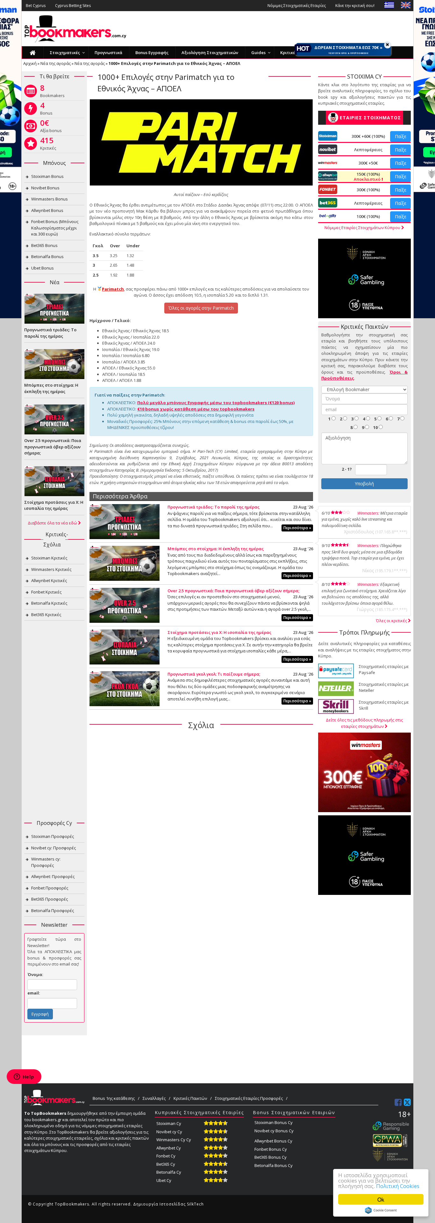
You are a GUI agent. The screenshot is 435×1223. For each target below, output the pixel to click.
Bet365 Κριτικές (46, 614)
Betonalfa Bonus (47, 256)
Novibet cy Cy (169, 1132)
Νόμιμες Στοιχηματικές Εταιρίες (296, 5)
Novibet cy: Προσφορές (53, 848)
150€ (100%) (368, 176)
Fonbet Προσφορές (49, 888)
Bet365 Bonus (44, 245)
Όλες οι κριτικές (392, 620)
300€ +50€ (368, 163)
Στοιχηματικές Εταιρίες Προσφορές (249, 1098)
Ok (380, 1199)
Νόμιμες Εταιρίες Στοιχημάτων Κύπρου (362, 227)
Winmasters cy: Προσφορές (46, 862)
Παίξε (400, 136)
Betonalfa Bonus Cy (273, 1165)
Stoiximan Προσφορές (52, 836)
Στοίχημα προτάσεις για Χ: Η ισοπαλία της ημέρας (219, 632)
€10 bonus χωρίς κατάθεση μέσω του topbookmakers (195, 409)
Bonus (46, 110)
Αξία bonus (51, 127)
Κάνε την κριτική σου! (354, 5)
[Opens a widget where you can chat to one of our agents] (23, 1077)
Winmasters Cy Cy (173, 1139)
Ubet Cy (163, 1180)
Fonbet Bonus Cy (270, 1149)
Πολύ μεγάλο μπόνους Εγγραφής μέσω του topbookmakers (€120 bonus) (216, 402)
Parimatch (113, 289)
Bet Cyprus (36, 5)
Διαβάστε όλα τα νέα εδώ (53, 523)
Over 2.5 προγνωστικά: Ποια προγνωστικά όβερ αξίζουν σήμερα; (233, 591)
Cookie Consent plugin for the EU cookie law (381, 1210)
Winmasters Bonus (49, 199)
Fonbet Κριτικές (46, 592)
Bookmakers (52, 92)
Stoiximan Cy (168, 1123)
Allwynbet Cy (168, 1148)
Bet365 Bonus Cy (270, 1157)
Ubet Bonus (42, 268)
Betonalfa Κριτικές (49, 603)
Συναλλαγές (154, 1098)
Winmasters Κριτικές (51, 569)
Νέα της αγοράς (55, 63)
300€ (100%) (368, 190)
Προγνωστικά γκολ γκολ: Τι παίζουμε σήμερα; (214, 674)
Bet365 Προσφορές (49, 899)
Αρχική (30, 63)
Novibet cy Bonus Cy (274, 1131)
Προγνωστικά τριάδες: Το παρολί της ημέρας (214, 507)
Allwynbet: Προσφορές (53, 876)
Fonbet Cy (165, 1156)
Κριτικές (48, 145)
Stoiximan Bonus (47, 176)
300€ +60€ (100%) (368, 136)
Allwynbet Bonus (47, 210)
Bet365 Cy (165, 1164)
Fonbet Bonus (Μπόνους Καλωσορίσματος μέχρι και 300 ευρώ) (54, 228)
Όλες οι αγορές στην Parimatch (201, 308)
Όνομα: (35, 974)
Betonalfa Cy (168, 1172)
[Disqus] (201, 816)
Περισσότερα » (297, 528)
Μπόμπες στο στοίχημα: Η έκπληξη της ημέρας (216, 549)
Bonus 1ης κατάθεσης (114, 1098)
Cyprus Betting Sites (73, 5)
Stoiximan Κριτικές (49, 558)
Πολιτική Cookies (397, 1186)
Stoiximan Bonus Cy (273, 1122)
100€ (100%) (368, 216)
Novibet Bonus (45, 188)
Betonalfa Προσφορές (52, 910)
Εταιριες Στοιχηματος (370, 118)
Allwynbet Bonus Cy (273, 1141)
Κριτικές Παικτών (190, 1098)
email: (33, 993)
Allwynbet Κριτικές (49, 580)
